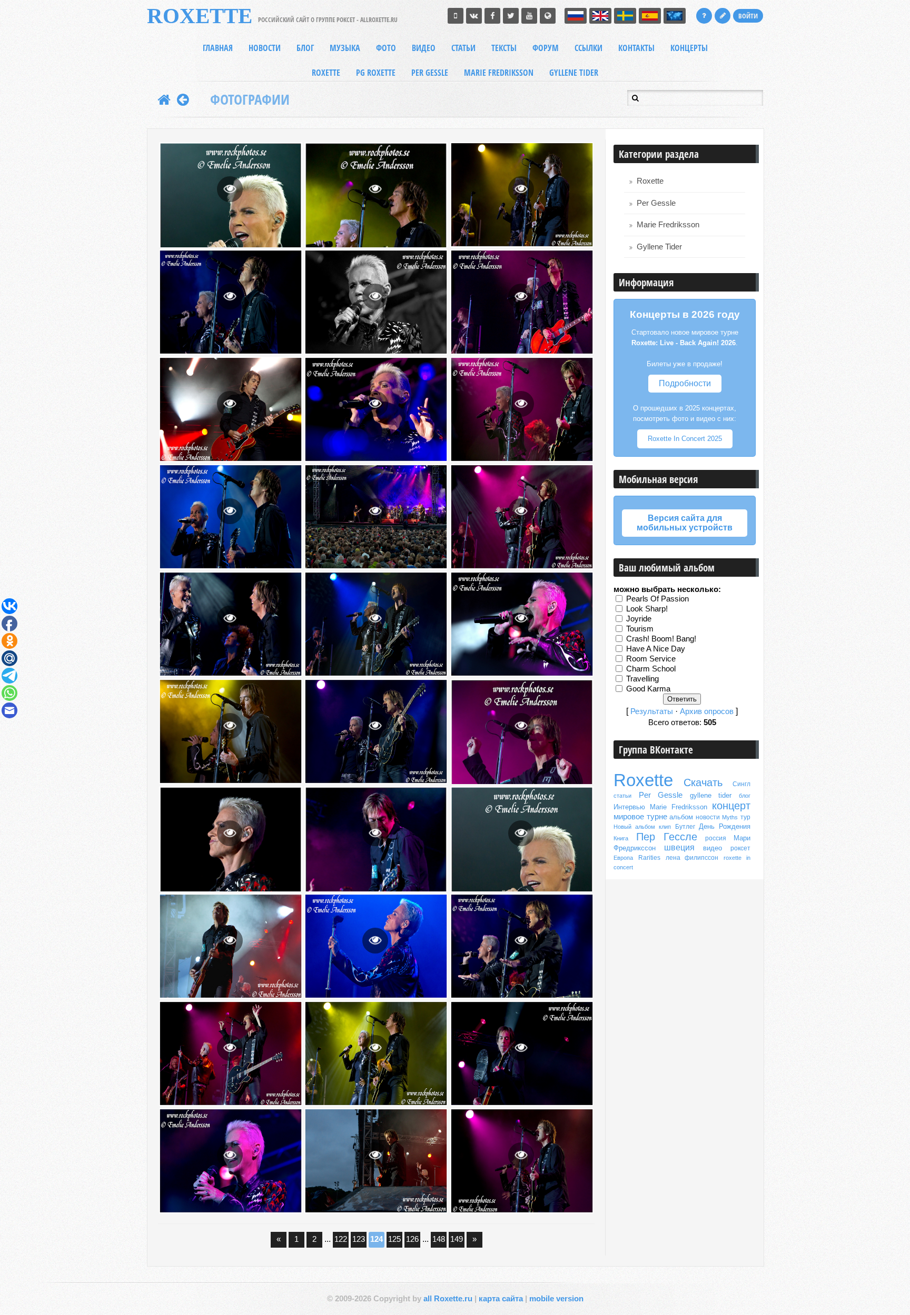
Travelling (642, 679)
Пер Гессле (667, 836)
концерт (731, 805)
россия (715, 838)
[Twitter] (511, 16)
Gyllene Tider (659, 247)
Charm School (651, 669)
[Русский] (576, 16)
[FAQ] (704, 16)
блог (744, 795)
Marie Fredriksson (668, 224)
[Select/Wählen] (675, 16)
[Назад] (183, 99)
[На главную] (164, 99)
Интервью (629, 807)
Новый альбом (634, 827)
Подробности (685, 383)
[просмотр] (230, 189)
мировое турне (640, 816)
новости (708, 817)
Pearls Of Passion (657, 599)
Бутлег (685, 826)
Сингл (741, 784)
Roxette (650, 181)
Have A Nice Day (655, 649)
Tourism (640, 629)
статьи (622, 795)
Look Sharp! (647, 609)
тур (745, 817)
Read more (247, 189)
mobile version (556, 1298)
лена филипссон (692, 857)
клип (665, 827)
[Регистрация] (722, 16)
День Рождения (724, 826)
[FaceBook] (492, 16)
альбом (681, 817)
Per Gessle (656, 203)
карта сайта (501, 1298)
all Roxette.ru (447, 1298)
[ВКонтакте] (474, 16)
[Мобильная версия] (455, 16)
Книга (621, 838)
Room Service (651, 659)
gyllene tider (711, 795)
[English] (600, 16)
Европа (623, 858)
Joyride (638, 619)
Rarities (649, 857)
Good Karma (648, 689)
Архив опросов (707, 711)
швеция (679, 847)
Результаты (651, 711)
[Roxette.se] (548, 16)
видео (712, 848)
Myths (730, 817)
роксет (740, 848)
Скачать (703, 782)
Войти (748, 16)
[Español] (650, 16)
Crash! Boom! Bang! (661, 639)
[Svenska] (625, 16)
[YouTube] (529, 16)
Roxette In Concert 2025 (685, 439)
